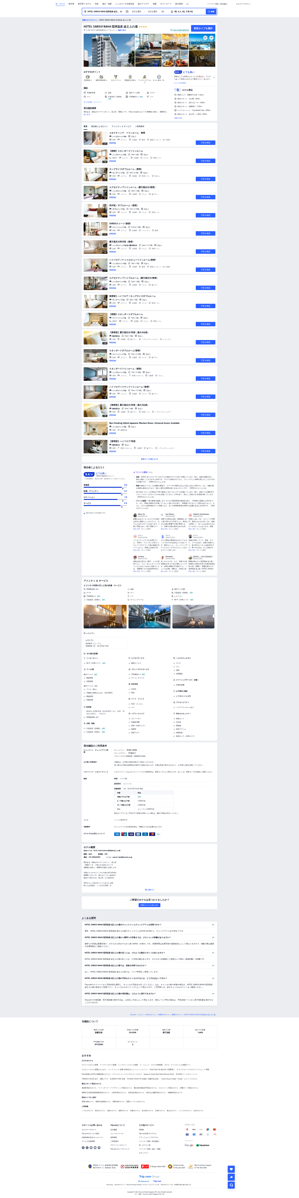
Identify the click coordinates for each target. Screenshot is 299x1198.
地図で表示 (178, 118)
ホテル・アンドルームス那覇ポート (177, 1065)
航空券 (71, 4)
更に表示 (87, 114)
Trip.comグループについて (120, 1149)
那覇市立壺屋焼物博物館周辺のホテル (96, 1092)
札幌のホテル (135, 1111)
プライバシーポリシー (118, 1145)
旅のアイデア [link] (143, 4)
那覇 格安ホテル (119, 1101)
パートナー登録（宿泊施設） (149, 1141)
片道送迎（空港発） (181, 593)
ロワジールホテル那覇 (90, 1065)
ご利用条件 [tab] (139, 126)
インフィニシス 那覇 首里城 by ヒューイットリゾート (128, 1069)
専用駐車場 (90, 589)
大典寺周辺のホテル (118, 1092)
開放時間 (89, 678)
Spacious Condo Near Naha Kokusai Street (159, 1074)
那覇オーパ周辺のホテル (189, 1088)
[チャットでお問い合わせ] (231, 1185)
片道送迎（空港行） (93, 600)
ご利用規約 (114, 1141)
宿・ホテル (60, 4)
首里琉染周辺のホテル (136, 1092)
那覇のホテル (177, 1015)
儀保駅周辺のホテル (89, 1088)
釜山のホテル (172, 1111)
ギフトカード (165, 4)
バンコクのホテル (185, 1111)
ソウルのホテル (87, 1111)
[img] (109, 50)
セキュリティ (144, 1153)
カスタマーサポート (89, 1130)
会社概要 (113, 1130)
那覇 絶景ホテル (88, 1101)
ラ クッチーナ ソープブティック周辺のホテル (115, 1088)
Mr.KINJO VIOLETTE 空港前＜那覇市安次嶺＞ (143, 1079)
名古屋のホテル (147, 1111)
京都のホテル (160, 1111)
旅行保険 (179, 4)
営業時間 (89, 681)
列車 (97, 4)
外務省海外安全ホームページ (92, 1137)
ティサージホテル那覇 (108, 1065)
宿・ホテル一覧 (144, 1145)
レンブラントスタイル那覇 (128, 1065)
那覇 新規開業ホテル (103, 1101)
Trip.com (133, 1015)
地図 (155, 4)
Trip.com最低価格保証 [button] (181, 30)
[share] (231, 1177)
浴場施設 (179, 674)
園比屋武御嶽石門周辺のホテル (145, 1088)
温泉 (132, 589)
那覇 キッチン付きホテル (135, 1101)
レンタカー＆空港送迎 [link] (124, 4)
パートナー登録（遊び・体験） (150, 1149)
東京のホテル (100, 1111)
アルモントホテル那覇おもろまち (94, 1069)
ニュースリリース (116, 1133)
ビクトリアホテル (190, 1079)
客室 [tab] (85, 126)
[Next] (214, 616)
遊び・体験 (107, 4)
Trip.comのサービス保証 (90, 1133)
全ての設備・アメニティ (93, 102)
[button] (187, 4)
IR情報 (141, 1130)
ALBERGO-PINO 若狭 (117, 1079)
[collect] (231, 1169)
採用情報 (113, 1137)
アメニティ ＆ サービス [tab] (121, 126)
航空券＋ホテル (84, 4)
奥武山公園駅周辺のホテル (156, 1092)
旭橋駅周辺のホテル (175, 1092)
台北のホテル (198, 1111)
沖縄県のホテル (163, 1015)
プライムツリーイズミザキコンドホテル (127, 1074)
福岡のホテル (123, 1111)
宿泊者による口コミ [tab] (99, 126)
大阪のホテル (112, 1111)
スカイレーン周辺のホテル (168, 1088)
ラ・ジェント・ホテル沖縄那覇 (151, 1065)
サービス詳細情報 (88, 1141)
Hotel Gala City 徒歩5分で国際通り (162, 1069)
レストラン (178, 596)
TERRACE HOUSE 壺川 (90, 1079)
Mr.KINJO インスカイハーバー (187, 1074)
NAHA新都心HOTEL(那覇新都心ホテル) (96, 1074)
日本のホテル (151, 1015)
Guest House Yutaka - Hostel (172, 1079)
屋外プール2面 (179, 589)
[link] (217, 4)
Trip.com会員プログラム (148, 1133)
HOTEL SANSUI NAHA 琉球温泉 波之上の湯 (111, 26)
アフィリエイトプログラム (149, 1137)
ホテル (141, 1015)
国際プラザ (104, 1079)
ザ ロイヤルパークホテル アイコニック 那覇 (193, 1069)
